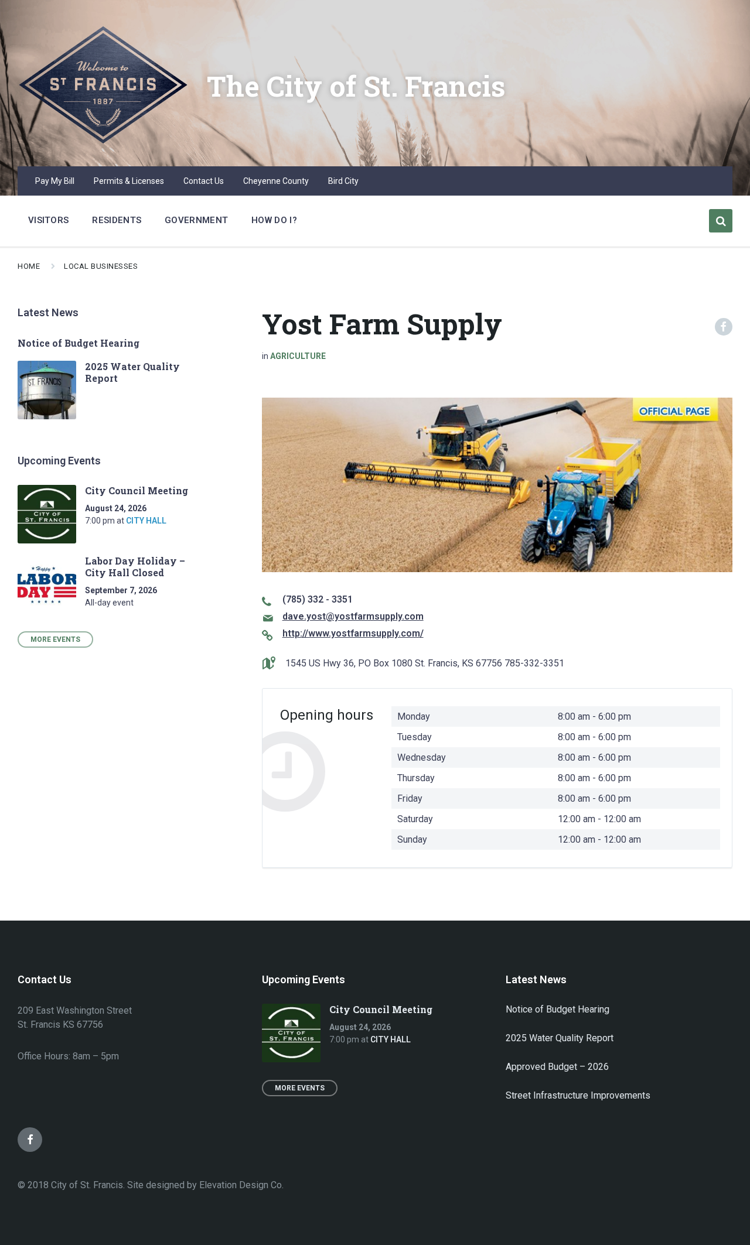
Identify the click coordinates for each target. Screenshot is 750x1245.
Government (196, 220)
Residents (116, 220)
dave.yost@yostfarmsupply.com (353, 616)
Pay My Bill (54, 181)
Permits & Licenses (129, 181)
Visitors (48, 220)
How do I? (274, 220)
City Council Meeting (136, 490)
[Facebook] (30, 1139)
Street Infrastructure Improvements (578, 1095)
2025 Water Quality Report (132, 372)
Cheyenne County (276, 181)
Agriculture (298, 356)
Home (29, 266)
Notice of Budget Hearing (78, 343)
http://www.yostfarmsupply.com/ (353, 633)
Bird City (343, 181)
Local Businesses (101, 266)
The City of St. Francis (356, 85)
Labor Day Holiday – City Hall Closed (135, 567)
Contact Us (203, 181)
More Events (55, 639)
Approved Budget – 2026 (557, 1066)
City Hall (146, 520)
